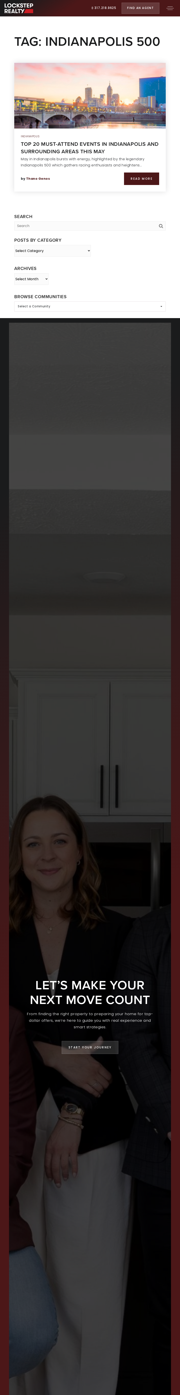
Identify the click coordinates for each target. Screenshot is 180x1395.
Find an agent (140, 8)
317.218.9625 (105, 8)
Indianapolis (30, 136)
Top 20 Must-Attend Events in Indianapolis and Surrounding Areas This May (90, 147)
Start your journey (90, 1047)
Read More (142, 179)
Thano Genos (38, 178)
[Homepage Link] (19, 8)
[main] (90, 159)
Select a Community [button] (34, 306)
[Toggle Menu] (170, 8)
